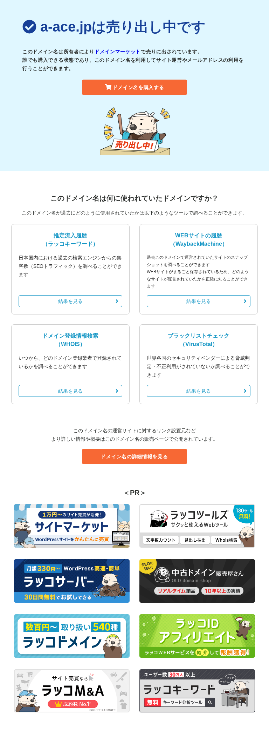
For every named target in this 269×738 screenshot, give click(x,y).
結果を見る (70, 301)
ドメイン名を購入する (138, 87)
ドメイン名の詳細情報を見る (134, 456)
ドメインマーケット (118, 51)
